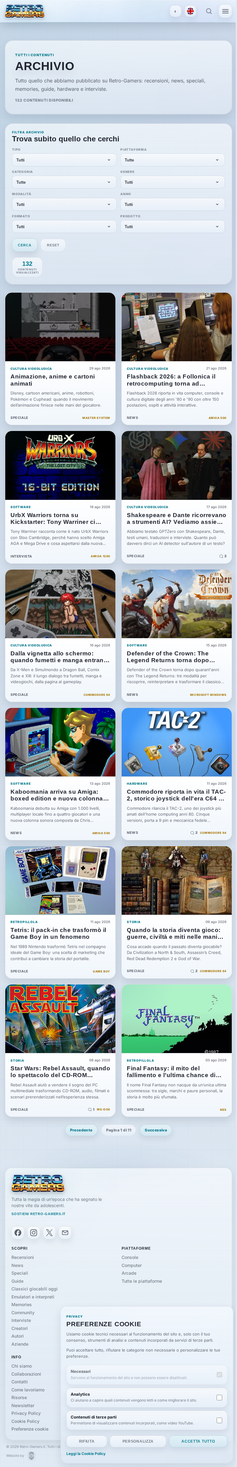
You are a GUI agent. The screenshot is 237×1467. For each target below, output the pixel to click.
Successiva (156, 1130)
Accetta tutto (198, 1441)
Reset (53, 245)
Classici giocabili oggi (34, 1288)
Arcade (129, 1273)
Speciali (19, 1273)
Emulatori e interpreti (32, 1296)
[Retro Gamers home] (37, 1183)
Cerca (24, 245)
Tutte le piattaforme (142, 1281)
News (17, 1265)
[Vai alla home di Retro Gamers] (24, 11)
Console (130, 1257)
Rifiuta (87, 1441)
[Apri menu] (225, 11)
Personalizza (138, 1441)
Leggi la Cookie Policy (86, 1454)
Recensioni (22, 1257)
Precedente (81, 1130)
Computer (132, 1265)
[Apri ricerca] (208, 11)
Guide (17, 1281)
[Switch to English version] (190, 11)
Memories (21, 1304)
